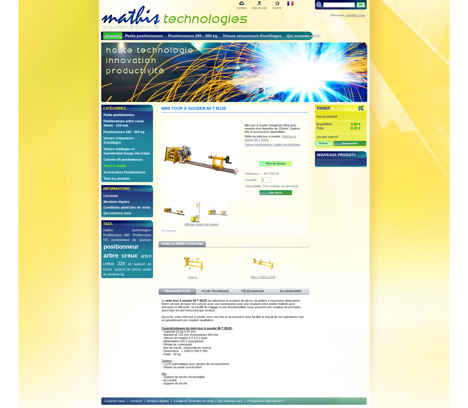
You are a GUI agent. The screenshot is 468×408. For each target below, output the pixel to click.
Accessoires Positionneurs (124, 172)
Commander (350, 143)
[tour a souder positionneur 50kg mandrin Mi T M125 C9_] (196, 221)
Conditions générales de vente (126, 207)
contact (241, 7)
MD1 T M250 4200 (263, 277)
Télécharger (252, 291)
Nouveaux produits (336, 155)
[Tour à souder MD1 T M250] (193, 273)
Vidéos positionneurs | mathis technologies (272, 144)
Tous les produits (116, 178)
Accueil (113, 36)
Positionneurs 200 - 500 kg (192, 36)
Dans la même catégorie (182, 243)
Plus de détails (276, 163)
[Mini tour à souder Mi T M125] (174, 221)
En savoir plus (177, 291)
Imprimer (170, 230)
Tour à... (193, 277)
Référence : (253, 173)
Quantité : (251, 180)
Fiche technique (215, 291)
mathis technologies (127, 230)
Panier (323, 108)
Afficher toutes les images (202, 224)
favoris (277, 7)
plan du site (259, 7)
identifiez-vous (355, 15)
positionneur (121, 246)
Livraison (110, 196)
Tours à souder (114, 166)
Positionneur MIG (116, 235)
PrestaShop (272, 401)
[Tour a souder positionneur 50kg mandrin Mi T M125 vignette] (218, 221)
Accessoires (290, 291)
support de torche (127, 269)
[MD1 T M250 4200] (263, 273)
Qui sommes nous (303, 36)
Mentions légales (116, 202)
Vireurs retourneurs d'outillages (252, 36)
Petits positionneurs (144, 36)
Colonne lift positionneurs (123, 160)
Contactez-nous (114, 401)
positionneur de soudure (131, 240)
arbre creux (120, 255)
